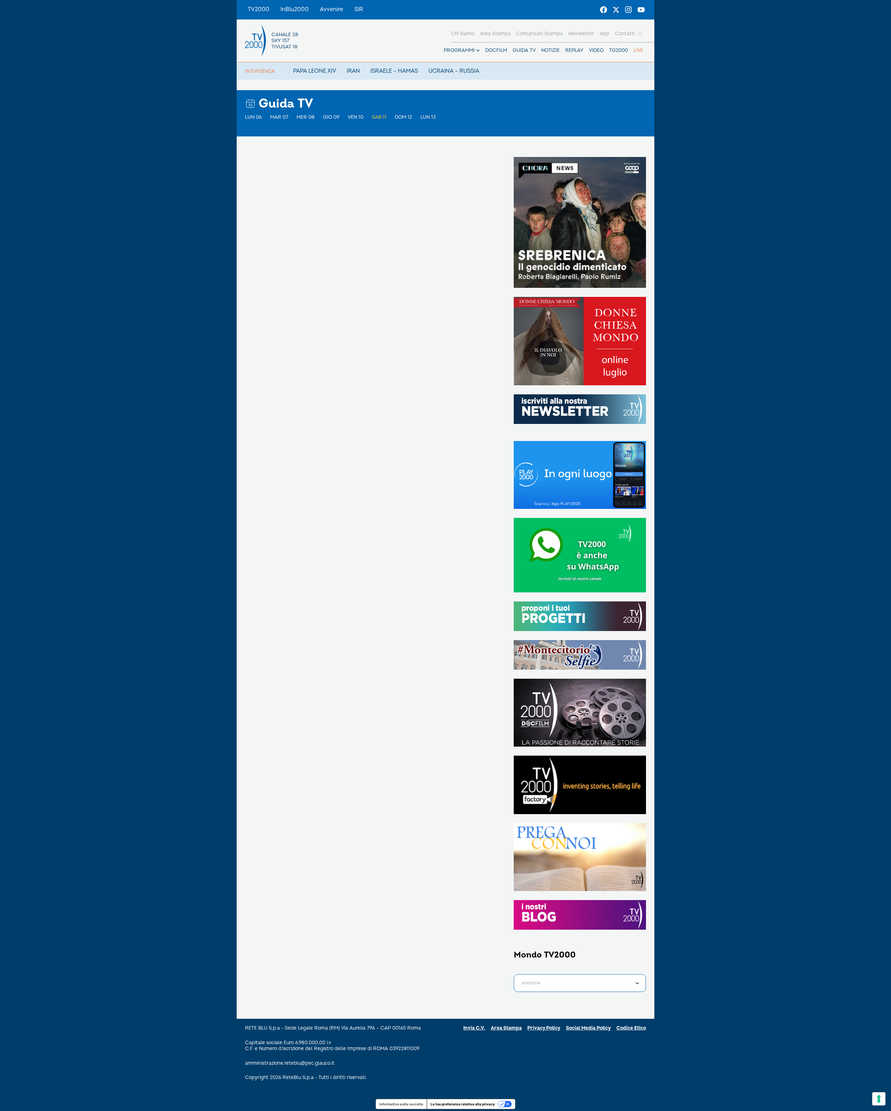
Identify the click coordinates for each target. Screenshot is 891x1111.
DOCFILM (496, 50)
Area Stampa (506, 1028)
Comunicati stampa (539, 34)
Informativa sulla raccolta (401, 1104)
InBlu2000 (295, 9)
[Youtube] (641, 10)
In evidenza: (260, 71)
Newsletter (581, 34)
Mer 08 (306, 117)
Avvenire (331, 9)
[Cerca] (640, 33)
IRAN (353, 71)
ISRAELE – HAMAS (394, 71)
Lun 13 (428, 117)
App (604, 34)
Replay (574, 50)
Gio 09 (331, 117)
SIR (358, 9)
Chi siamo (462, 34)
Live (638, 50)
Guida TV (524, 50)
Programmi (459, 50)
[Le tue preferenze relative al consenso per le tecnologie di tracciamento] (878, 1098)
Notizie (550, 50)
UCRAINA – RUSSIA (453, 71)
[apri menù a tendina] (478, 50)
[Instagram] (628, 10)
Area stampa (495, 34)
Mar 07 (279, 117)
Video (596, 50)
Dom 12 (403, 117)
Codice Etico (631, 1028)
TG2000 (618, 50)
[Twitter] (616, 10)
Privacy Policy (543, 1028)
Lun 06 (253, 117)
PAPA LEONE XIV (314, 71)
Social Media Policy (588, 1028)
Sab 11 (379, 117)
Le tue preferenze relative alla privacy (463, 1104)
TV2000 (258, 9)
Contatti (625, 34)
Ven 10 (355, 117)
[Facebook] (603, 10)
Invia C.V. (474, 1028)
